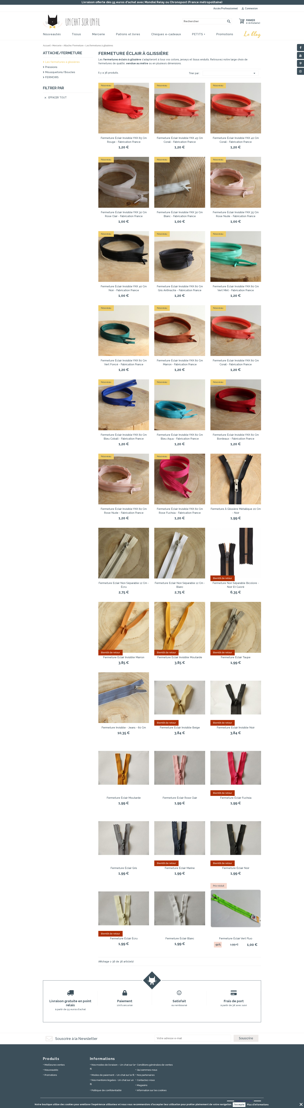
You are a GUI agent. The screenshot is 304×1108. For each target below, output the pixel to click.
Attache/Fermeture (62, 53)
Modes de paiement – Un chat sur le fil (112, 1075)
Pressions (50, 67)
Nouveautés (52, 34)
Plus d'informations (258, 1104)
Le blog (252, 34)
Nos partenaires (145, 1075)
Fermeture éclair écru (124, 938)
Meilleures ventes (55, 1064)
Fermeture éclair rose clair (180, 797)
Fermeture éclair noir (235, 868)
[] (229, 21)
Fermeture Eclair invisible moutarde (179, 657)
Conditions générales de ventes (155, 1064)
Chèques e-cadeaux (166, 34)
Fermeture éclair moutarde (124, 797)
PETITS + (198, 34)
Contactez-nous (146, 1080)
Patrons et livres (128, 34)
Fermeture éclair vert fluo (235, 938)
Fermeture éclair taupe (236, 657)
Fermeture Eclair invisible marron (123, 657)
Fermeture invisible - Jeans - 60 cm (124, 727)
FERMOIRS (51, 77)
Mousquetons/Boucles (59, 72)
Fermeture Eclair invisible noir (236, 727)
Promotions (224, 34)
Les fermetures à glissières (62, 62)
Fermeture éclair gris (123, 868)
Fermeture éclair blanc (179, 938)
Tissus (76, 34)
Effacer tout (55, 97)
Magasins (142, 1085)
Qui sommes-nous (147, 1070)
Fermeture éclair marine (180, 868)
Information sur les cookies (151, 1090)
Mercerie (98, 34)
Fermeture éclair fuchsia (235, 797)
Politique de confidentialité (106, 1090)
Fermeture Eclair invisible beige (180, 727)
